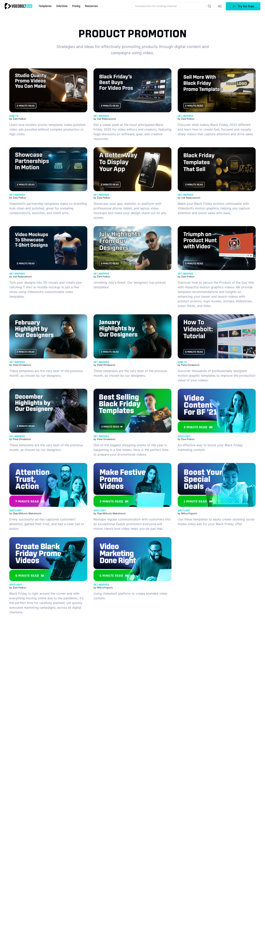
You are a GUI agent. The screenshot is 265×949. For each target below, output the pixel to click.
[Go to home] (18, 6)
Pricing (76, 6)
